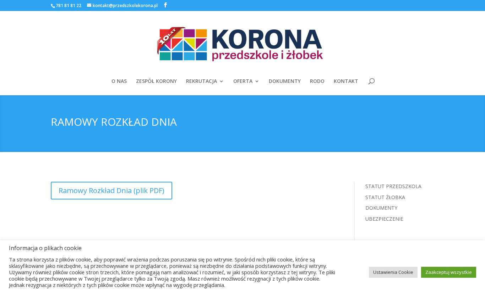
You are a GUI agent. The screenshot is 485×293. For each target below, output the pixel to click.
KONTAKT (346, 81)
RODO (317, 81)
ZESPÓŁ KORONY (156, 81)
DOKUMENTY (285, 81)
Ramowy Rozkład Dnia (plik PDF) (111, 190)
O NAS (119, 81)
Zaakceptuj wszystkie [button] (448, 272)
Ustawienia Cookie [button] (393, 272)
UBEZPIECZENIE (384, 218)
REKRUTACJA (201, 81)
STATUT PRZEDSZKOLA (393, 186)
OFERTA (242, 81)
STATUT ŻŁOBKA (385, 197)
